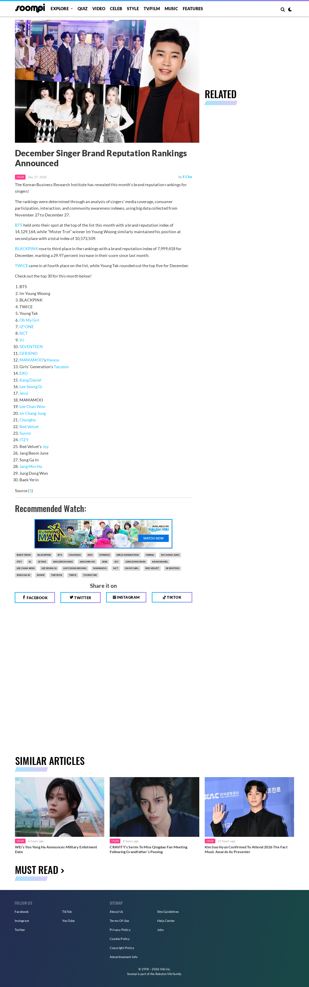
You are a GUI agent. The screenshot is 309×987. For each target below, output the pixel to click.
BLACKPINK (26, 248)
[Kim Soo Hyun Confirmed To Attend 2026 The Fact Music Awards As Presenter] (249, 807)
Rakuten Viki (163, 974)
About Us (116, 911)
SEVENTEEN (31, 346)
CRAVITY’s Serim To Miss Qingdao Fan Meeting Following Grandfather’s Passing (148, 849)
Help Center (166, 921)
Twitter (82, 598)
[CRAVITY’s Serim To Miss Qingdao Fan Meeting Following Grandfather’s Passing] (154, 807)
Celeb (116, 8)
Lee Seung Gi (30, 386)
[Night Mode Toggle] (290, 10)
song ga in (23, 575)
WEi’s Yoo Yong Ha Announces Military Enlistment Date (56, 849)
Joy (46, 446)
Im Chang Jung (32, 413)
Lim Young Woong (74, 568)
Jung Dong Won (135, 561)
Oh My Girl (29, 320)
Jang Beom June (63, 561)
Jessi (23, 393)
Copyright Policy (122, 948)
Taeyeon (61, 366)
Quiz (83, 8)
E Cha (187, 176)
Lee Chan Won (32, 406)
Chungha (27, 419)
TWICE (21, 265)
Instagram (128, 597)
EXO (23, 373)
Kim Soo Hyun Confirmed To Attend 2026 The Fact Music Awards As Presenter (246, 849)
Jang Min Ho (30, 466)
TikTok (67, 911)
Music (171, 8)
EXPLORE (60, 8)
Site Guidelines (168, 911)
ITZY (24, 439)
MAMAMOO (31, 359)
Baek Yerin (24, 554)
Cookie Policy (120, 939)
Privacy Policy (120, 930)
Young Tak (90, 575)
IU (21, 339)
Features (193, 8)
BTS (19, 225)
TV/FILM (152, 8)
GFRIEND (28, 353)
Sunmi (25, 433)
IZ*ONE (26, 326)
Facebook (37, 598)
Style (133, 8)
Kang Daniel (30, 379)
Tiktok (173, 597)
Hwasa (53, 359)
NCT (23, 333)
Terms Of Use (119, 921)
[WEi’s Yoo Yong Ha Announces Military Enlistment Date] (59, 807)
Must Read (36, 869)
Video (98, 8)
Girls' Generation (127, 554)
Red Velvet (29, 426)
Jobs (160, 930)
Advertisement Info (124, 957)
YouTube (68, 921)
